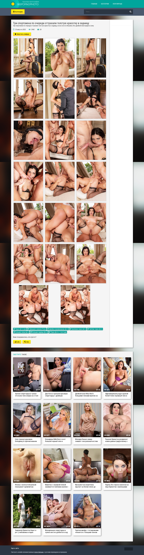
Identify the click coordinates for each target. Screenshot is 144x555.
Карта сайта (15, 548)
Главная (94, 4)
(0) (27, 342)
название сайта (24, 4)
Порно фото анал (20, 329)
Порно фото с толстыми (58, 332)
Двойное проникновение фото (58, 329)
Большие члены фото (22, 332)
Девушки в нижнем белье (37, 329)
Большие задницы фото (39, 332)
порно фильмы (38, 552)
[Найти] (130, 11)
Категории (105, 4)
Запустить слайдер (22, 34)
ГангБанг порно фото (95, 329)
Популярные (117, 4)
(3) (18, 342)
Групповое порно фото (78, 329)
